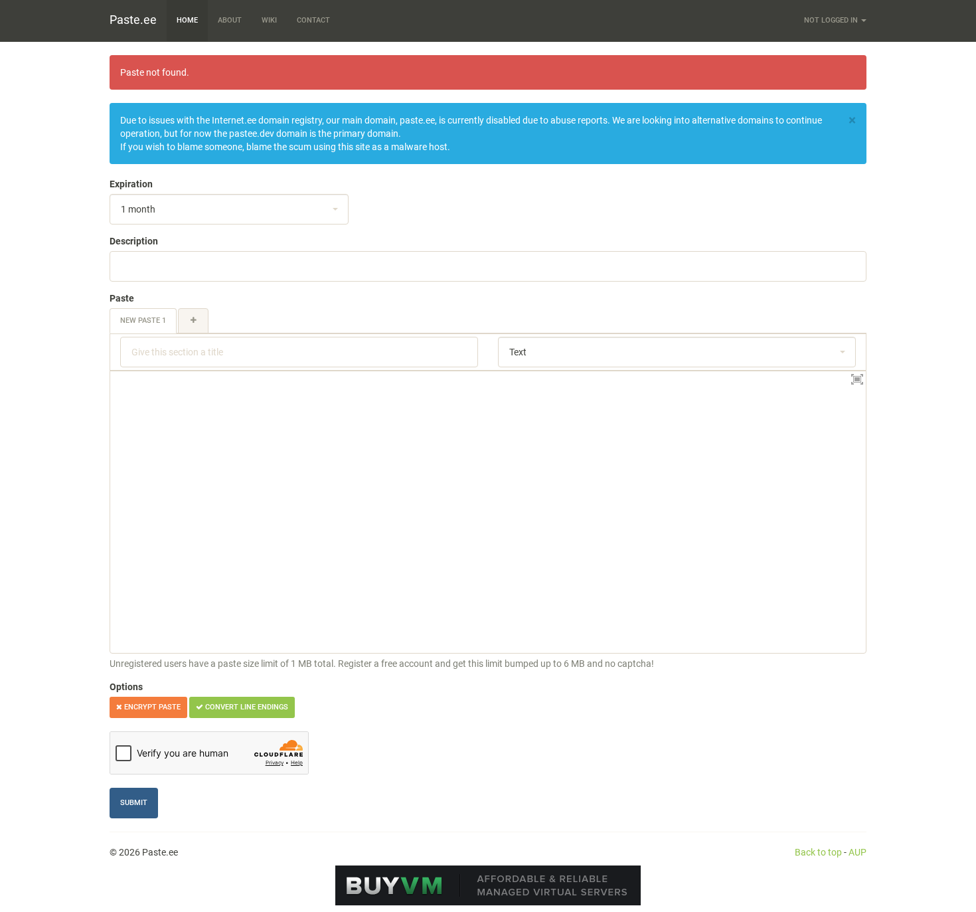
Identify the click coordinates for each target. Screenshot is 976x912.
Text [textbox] (518, 352)
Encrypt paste (151, 707)
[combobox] (229, 209)
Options (126, 687)
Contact (313, 20)
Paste (122, 298)
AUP (857, 852)
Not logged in (832, 20)
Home (187, 20)
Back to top (818, 852)
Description (134, 241)
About (230, 20)
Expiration (131, 184)
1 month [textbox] (138, 209)
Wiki (269, 20)
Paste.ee (133, 20)
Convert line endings (245, 707)
